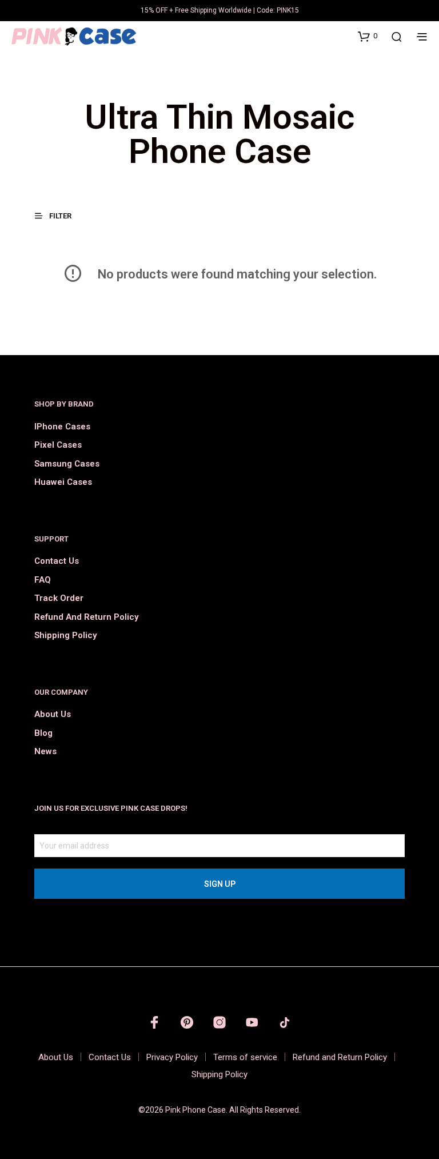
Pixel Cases (58, 445)
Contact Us (56, 561)
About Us (52, 714)
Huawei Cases (63, 482)
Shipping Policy (65, 635)
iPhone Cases (62, 426)
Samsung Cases (66, 464)
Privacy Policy (172, 1057)
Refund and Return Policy (86, 617)
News (45, 751)
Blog (43, 733)
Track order (58, 598)
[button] (367, 36)
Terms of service (245, 1057)
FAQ (42, 580)
